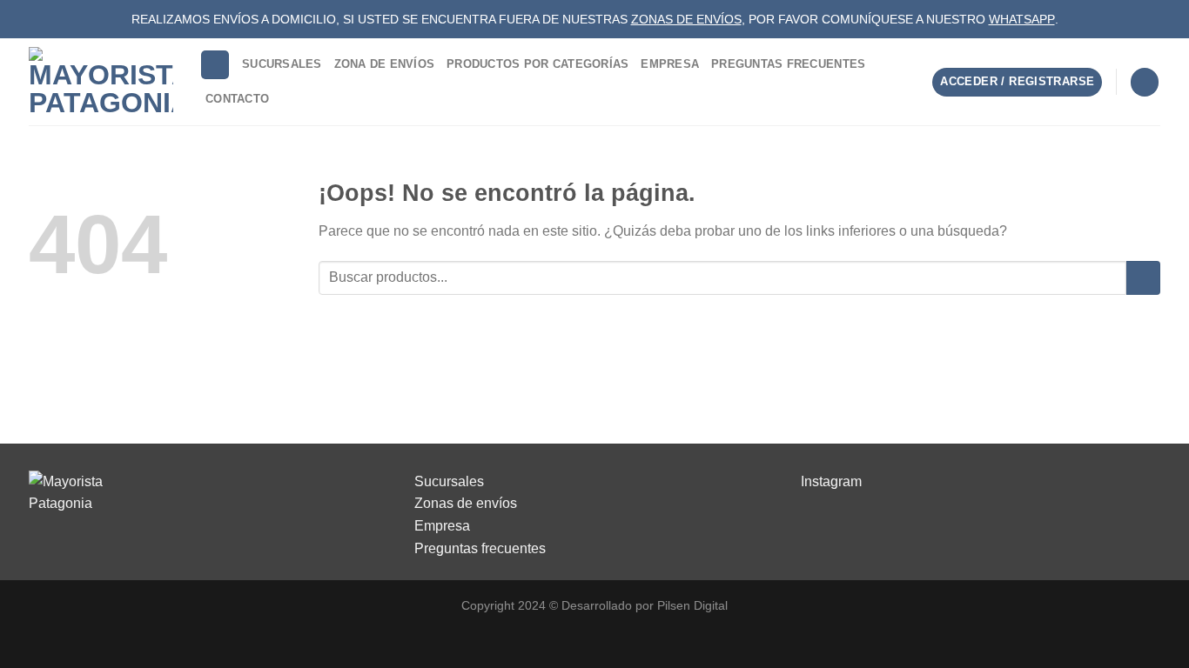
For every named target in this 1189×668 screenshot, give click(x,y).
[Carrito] (1145, 82)
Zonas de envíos (465, 503)
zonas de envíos (686, 19)
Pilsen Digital (692, 605)
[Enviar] (1143, 278)
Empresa (670, 63)
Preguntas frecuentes (480, 548)
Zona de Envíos (384, 63)
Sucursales (282, 63)
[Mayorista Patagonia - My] (72, 491)
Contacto (237, 98)
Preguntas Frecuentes (788, 63)
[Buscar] (215, 64)
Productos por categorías (537, 63)
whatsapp (1022, 19)
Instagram (831, 481)
